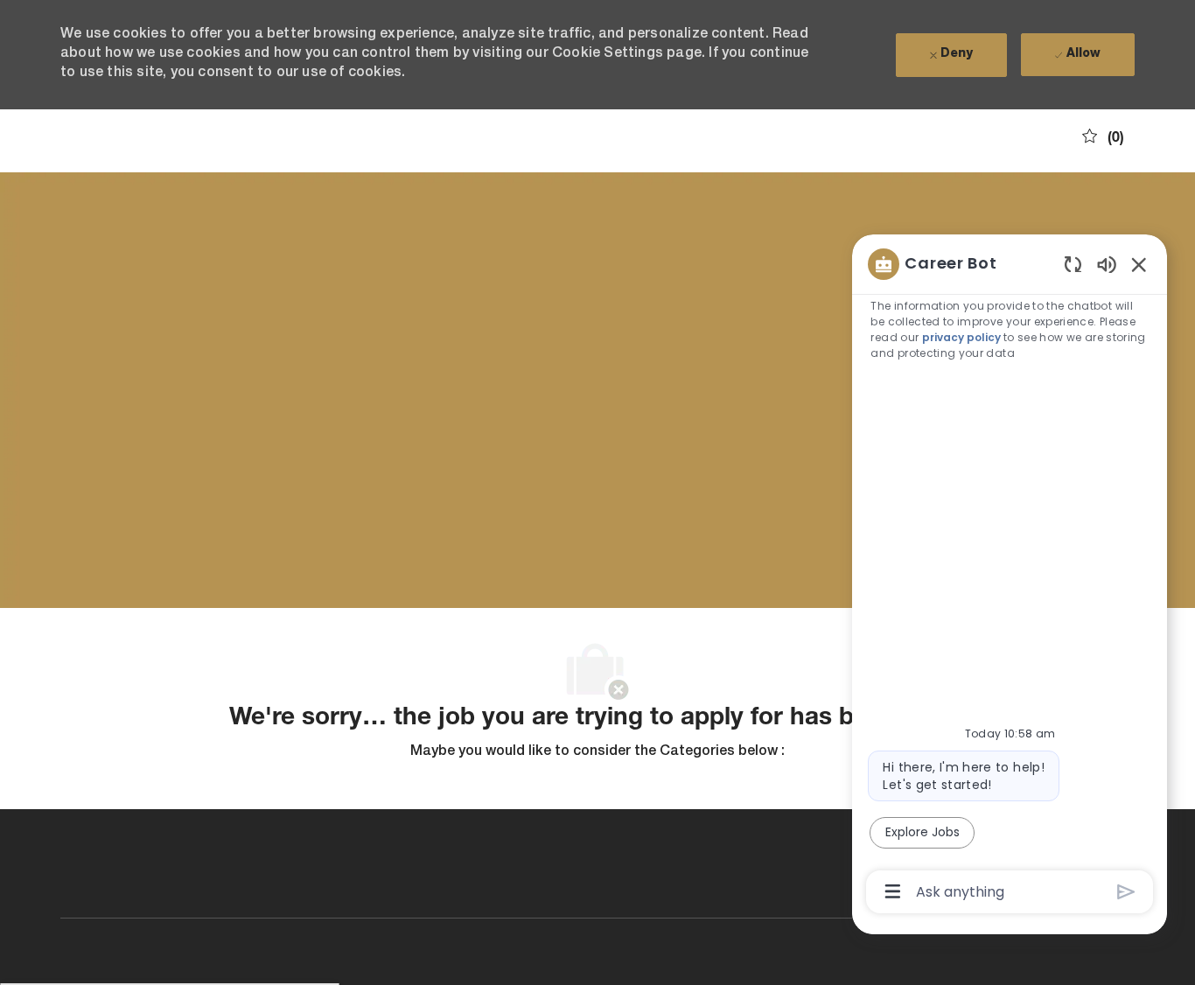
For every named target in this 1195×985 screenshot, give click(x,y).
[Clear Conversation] (1073, 264)
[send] (1126, 892)
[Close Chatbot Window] (1139, 264)
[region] (1009, 576)
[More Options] (893, 891)
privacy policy (961, 337)
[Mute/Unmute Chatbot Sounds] (1107, 263)
